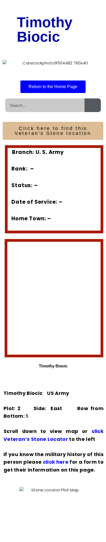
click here (55, 462)
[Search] (93, 105)
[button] (12, 294)
